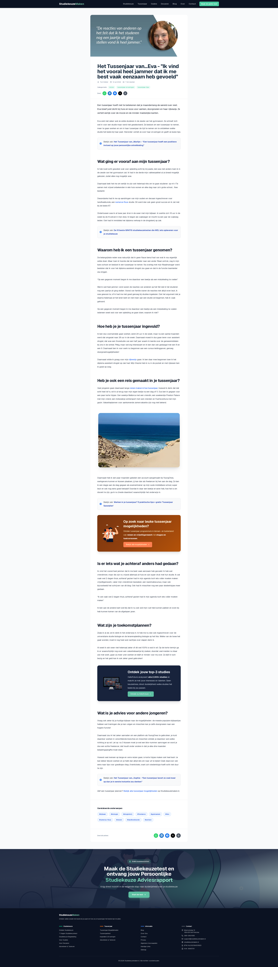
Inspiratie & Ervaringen (107, 937)
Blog (175, 4)
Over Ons (144, 933)
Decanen (165, 4)
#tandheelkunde (133, 820)
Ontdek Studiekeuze (66, 930)
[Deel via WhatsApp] (104, 93)
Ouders (154, 4)
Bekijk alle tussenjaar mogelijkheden (140, 791)
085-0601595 (189, 936)
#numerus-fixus (105, 820)
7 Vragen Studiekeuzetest (68, 933)
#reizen (119, 820)
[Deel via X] (120, 93)
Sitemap (143, 950)
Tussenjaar (142, 4)
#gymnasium (155, 814)
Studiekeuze (71, 4)
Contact (192, 4)
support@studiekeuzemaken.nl (195, 939)
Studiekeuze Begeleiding (67, 937)
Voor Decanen (64, 943)
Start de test (137, 894)
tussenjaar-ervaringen (125, 87)
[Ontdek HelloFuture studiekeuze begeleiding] (112, 683)
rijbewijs (133, 359)
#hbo (167, 814)
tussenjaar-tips (143, 87)
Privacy (143, 940)
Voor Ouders (63, 940)
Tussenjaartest (105, 933)
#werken (148, 820)
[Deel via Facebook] (115, 93)
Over (183, 4)
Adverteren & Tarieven (67, 946)
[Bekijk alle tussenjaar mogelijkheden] (110, 533)
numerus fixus (121, 202)
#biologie (114, 814)
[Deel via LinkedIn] (110, 93)
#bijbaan (102, 814)
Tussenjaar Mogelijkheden (109, 930)
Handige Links (145, 946)
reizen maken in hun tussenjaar (144, 388)
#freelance (141, 814)
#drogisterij (127, 814)
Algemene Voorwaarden (149, 943)
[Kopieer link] (125, 93)
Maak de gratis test (209, 4)
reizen (111, 87)
